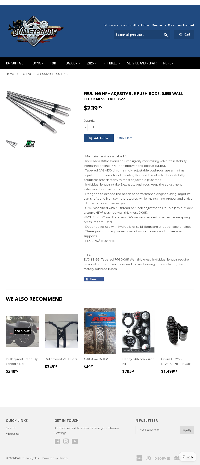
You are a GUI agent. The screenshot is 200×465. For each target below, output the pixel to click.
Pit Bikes (111, 63)
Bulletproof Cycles (27, 458)
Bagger (72, 63)
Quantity (90, 120)
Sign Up (187, 430)
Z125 (91, 63)
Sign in (157, 25)
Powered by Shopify (55, 458)
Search (11, 428)
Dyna (37, 63)
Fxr (53, 63)
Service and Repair (142, 63)
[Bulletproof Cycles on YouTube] (75, 442)
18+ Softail (15, 63)
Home (10, 73)
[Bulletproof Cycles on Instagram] (66, 442)
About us (12, 434)
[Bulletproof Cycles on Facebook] (57, 442)
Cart (187, 34)
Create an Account (181, 25)
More (167, 63)
